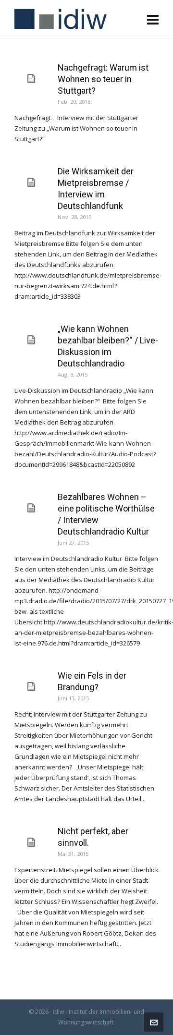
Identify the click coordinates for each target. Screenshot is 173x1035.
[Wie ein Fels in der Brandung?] (31, 687)
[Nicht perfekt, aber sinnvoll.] (31, 842)
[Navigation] (153, 19)
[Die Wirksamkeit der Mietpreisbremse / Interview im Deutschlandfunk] (31, 182)
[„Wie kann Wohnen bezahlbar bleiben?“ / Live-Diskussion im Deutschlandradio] (31, 340)
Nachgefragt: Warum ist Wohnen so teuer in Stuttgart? (103, 79)
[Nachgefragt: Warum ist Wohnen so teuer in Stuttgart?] (31, 79)
